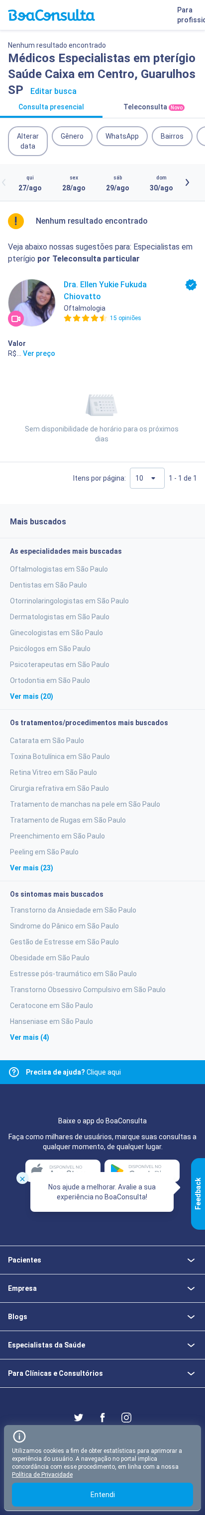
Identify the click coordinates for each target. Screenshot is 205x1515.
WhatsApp (122, 136)
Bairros (172, 136)
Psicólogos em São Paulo (50, 649)
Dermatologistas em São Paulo (59, 617)
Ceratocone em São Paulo (51, 1006)
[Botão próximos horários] (187, 182)
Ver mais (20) (31, 696)
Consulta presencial (51, 107)
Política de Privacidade (42, 1474)
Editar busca (53, 91)
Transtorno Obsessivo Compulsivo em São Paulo (88, 990)
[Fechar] (22, 1178)
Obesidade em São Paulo (50, 958)
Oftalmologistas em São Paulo (59, 569)
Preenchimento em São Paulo (57, 836)
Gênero (72, 136)
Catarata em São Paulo (47, 741)
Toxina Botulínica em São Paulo (60, 756)
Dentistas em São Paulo (48, 585)
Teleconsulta (153, 107)
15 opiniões (125, 318)
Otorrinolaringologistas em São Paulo (69, 601)
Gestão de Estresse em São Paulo (64, 942)
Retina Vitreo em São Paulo (53, 772)
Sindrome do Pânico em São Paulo (64, 926)
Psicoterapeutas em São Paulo (59, 665)
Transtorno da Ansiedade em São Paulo (73, 910)
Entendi (103, 1495)
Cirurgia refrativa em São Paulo (59, 788)
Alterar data (28, 141)
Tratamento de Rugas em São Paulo (68, 820)
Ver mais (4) (29, 1037)
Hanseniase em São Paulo (51, 1021)
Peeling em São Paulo (44, 852)
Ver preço (39, 353)
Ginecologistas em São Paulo (56, 633)
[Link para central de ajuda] (14, 1072)
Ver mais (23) (31, 868)
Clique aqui (73, 1072)
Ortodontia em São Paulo (50, 680)
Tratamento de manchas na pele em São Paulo (85, 804)
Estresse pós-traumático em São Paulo (73, 974)
